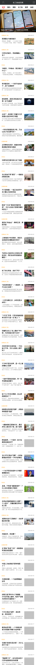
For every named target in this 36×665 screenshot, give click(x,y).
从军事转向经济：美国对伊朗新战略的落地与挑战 (12, 146)
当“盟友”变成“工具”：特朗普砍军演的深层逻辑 (12, 549)
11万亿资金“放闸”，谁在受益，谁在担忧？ (11, 612)
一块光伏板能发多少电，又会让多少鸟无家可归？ (12, 130)
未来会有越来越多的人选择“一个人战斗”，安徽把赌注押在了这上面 (12, 503)
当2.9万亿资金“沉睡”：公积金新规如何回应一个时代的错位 (12, 456)
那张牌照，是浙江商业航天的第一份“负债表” (12, 100)
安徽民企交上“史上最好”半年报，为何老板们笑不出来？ (12, 332)
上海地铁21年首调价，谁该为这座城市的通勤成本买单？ (12, 239)
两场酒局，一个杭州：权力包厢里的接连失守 (12, 441)
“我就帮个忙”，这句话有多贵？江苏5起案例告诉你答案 (12, 658)
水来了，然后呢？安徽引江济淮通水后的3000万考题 (12, 115)
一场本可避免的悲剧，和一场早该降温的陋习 (12, 380)
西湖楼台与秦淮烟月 (9, 39)
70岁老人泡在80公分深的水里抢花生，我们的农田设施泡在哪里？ (12, 255)
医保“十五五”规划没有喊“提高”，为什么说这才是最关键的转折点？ (12, 207)
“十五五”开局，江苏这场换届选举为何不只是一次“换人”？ (12, 316)
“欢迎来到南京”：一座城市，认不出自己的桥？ (12, 286)
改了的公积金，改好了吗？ (11, 270)
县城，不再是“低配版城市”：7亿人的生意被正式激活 (12, 487)
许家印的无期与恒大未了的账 (12, 160)
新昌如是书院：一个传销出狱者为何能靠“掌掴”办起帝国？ (12, 628)
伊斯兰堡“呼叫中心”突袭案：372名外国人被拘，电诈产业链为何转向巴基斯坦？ (12, 596)
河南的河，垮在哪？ (9, 534)
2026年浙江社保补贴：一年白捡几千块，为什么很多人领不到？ (12, 348)
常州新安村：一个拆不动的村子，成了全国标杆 (12, 85)
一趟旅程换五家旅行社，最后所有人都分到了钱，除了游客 (12, 426)
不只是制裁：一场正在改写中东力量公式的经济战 (12, 191)
